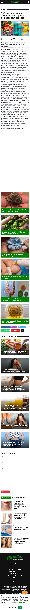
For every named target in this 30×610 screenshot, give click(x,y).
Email (2, 462)
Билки (15, 579)
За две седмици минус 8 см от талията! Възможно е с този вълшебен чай (13, 444)
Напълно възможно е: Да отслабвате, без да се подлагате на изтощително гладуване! (14, 425)
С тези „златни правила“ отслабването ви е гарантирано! (13, 370)
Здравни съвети (15, 571)
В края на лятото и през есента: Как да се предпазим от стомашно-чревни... (20, 528)
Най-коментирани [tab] (18, 498)
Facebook (6, 327)
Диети (4, 9)
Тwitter (23, 327)
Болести (15, 581)
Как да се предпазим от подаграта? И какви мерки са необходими (21, 540)
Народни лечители (15, 575)
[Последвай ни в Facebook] (15, 563)
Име (2, 456)
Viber (14, 327)
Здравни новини (15, 569)
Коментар (4, 468)
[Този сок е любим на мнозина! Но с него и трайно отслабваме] (15, 347)
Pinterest (16, 330)
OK (20, 607)
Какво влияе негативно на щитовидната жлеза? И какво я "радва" (19, 505)
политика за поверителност (18, 604)
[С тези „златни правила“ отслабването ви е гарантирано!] (15, 365)
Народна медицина (15, 573)
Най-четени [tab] (6, 498)
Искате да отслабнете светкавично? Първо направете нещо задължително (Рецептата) (14, 407)
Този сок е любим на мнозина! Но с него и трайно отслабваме (14, 351)
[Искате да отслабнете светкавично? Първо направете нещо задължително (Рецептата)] (15, 403)
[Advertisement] (15, 146)
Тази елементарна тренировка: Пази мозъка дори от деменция (20, 516)
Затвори (12, 607)
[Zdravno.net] (15, 557)
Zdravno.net (4, 39)
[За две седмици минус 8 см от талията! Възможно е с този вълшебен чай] (15, 440)
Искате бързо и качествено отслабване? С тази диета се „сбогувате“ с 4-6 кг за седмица (13, 388)
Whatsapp (7, 330)
